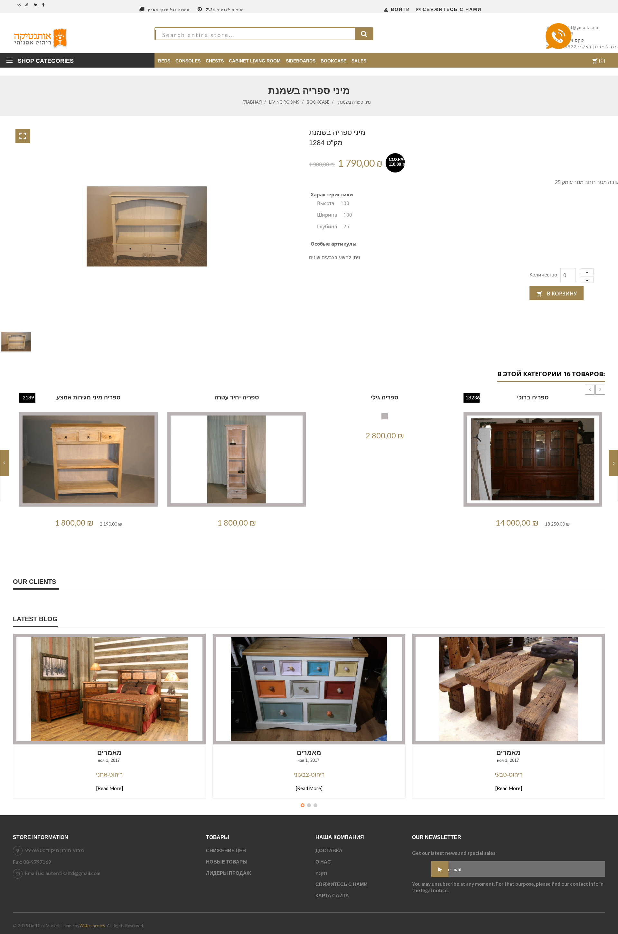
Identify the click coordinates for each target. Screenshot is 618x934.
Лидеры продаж (228, 873)
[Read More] (109, 788)
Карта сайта (332, 895)
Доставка (328, 850)
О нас (323, 861)
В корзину (556, 293)
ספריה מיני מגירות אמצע (88, 397)
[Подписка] (439, 869)
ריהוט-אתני (109, 774)
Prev (584, 385)
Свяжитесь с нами (452, 9)
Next (595, 385)
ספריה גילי (384, 397)
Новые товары (227, 861)
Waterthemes (92, 925)
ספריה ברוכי (533, 397)
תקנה (321, 873)
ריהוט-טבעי (509, 774)
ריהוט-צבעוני (309, 774)
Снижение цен (226, 850)
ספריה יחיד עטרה (236, 397)
